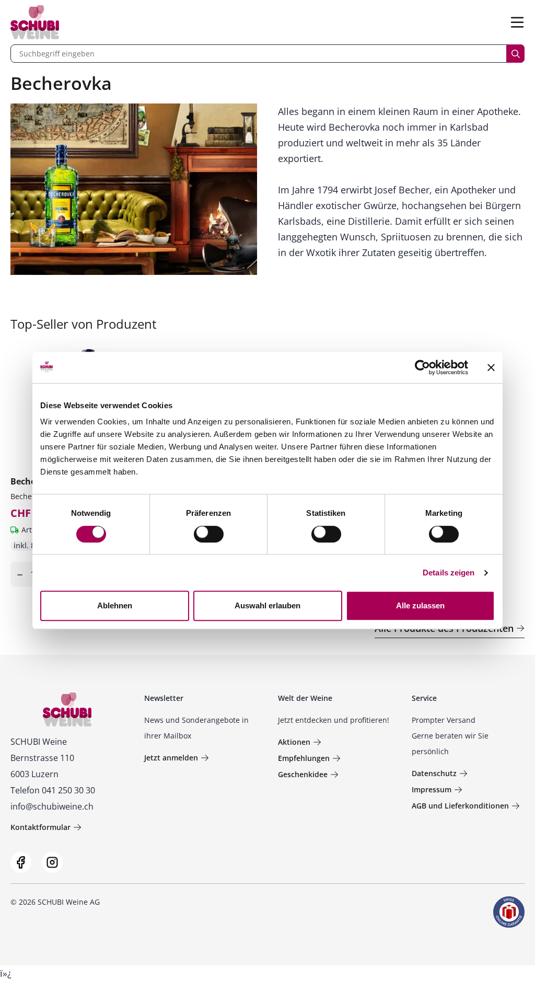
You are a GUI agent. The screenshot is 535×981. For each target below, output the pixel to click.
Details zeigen (448, 572)
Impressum (431, 789)
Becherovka (30, 496)
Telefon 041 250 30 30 (52, 790)
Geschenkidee (303, 774)
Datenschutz (434, 773)
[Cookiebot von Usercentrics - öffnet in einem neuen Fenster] (422, 367)
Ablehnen (114, 605)
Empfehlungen (304, 758)
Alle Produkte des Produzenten (444, 628)
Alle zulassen (420, 605)
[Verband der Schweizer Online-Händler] (509, 912)
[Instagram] (52, 862)
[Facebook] (20, 862)
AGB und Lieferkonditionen (460, 806)
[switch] (210, 535)
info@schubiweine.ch (52, 806)
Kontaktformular (40, 827)
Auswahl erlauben (267, 605)
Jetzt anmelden (171, 758)
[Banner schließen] (491, 367)
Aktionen (294, 742)
